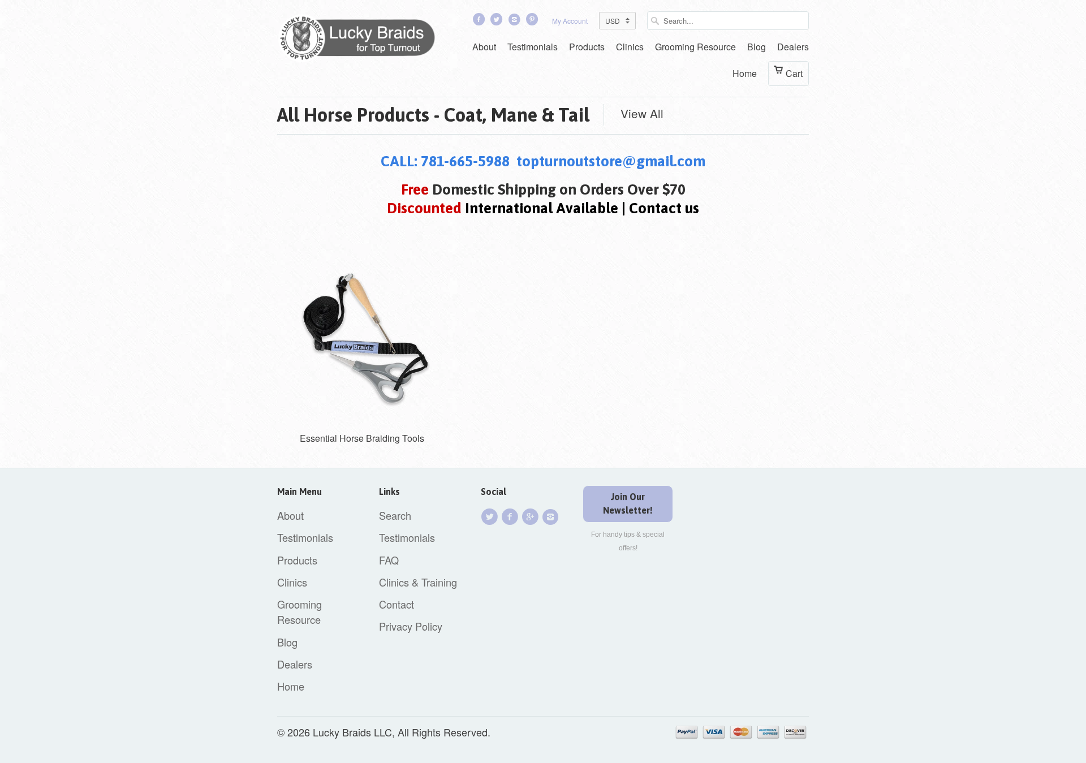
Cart (794, 73)
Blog (756, 46)
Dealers (793, 46)
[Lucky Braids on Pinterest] (533, 21)
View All (641, 113)
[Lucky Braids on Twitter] (497, 21)
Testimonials (532, 46)
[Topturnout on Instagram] (515, 21)
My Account (570, 20)
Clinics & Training (418, 582)
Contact (396, 604)
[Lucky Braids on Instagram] (552, 516)
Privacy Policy (410, 626)
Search (395, 515)
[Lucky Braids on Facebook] (479, 21)
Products (587, 46)
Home (744, 73)
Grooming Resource (695, 46)
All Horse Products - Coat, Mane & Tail (433, 115)
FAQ (389, 560)
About (484, 46)
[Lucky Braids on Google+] (532, 516)
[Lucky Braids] (362, 40)
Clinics (630, 46)
